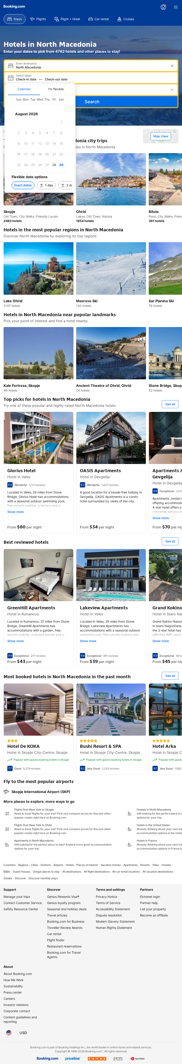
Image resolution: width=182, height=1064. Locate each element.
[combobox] (91, 67)
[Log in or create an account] (163, 7)
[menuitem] (15, 19)
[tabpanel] (40, 144)
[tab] (24, 89)
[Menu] (175, 7)
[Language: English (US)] (9, 1032)
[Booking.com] (14, 6)
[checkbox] (61, 122)
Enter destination (26, 63)
